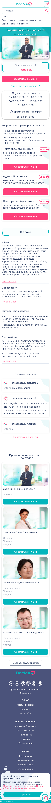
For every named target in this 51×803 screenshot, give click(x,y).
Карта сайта (25, 713)
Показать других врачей (25, 663)
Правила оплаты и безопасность (25, 689)
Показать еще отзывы (25, 437)
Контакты (25, 709)
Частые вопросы (25, 705)
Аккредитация (25, 769)
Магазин (25, 739)
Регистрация (25, 756)
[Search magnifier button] (46, 10)
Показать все (9, 281)
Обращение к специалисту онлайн (19, 20)
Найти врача (25, 735)
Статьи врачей (25, 743)
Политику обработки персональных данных (24, 787)
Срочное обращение (25, 726)
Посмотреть (25, 69)
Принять (26, 794)
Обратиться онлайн (25, 79)
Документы (25, 693)
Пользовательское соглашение (18, 786)
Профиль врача (25, 764)
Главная (5, 16)
